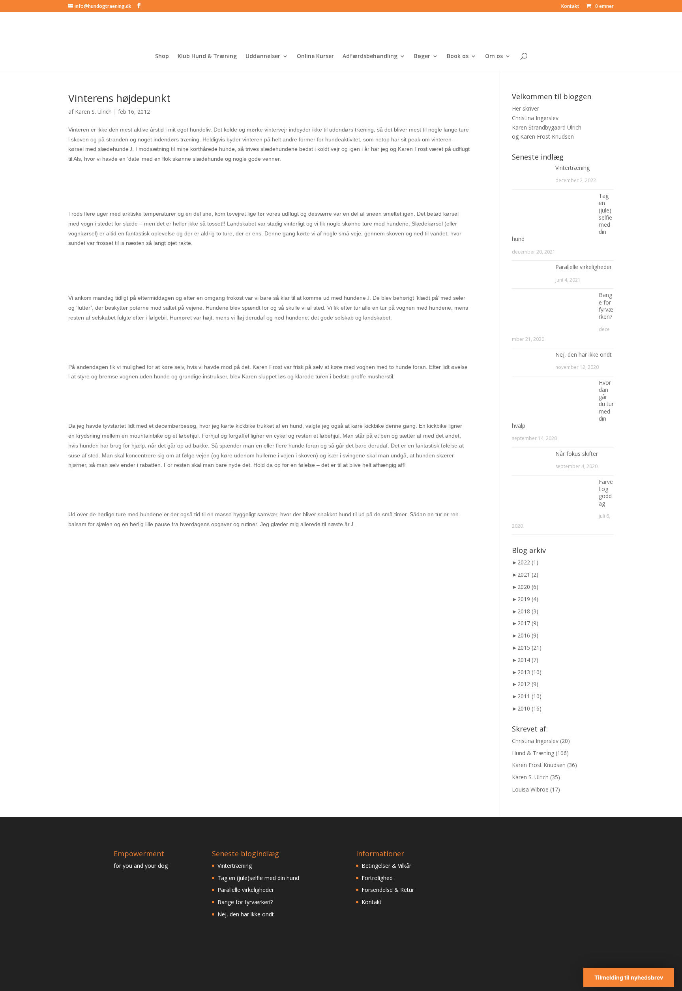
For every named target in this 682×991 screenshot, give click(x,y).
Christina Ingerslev (535, 741)
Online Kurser (315, 56)
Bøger (422, 56)
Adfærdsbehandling (370, 56)
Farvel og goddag (606, 492)
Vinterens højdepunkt (119, 98)
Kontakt (570, 6)
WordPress (194, 980)
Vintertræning (572, 167)
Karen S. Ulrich (93, 111)
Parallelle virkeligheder (583, 267)
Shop (162, 56)
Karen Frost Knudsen (539, 765)
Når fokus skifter (576, 453)
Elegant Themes (122, 980)
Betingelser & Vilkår (386, 865)
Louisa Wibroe (530, 789)
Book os (457, 56)
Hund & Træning (533, 753)
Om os (494, 56)
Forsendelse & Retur (388, 889)
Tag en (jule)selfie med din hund (258, 878)
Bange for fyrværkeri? (606, 305)
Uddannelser (262, 56)
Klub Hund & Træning (207, 56)
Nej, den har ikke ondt (583, 354)
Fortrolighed (377, 878)
